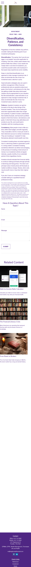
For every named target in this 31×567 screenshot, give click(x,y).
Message (4, 230)
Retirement (15, 562)
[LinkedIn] (17, 554)
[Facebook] (14, 554)
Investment (15, 564)
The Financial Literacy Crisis (10, 322)
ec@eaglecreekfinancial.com (15, 551)
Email (3, 220)
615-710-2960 (17, 538)
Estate (15, 566)
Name (3, 209)
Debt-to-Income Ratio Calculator (12, 289)
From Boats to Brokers (8, 356)
